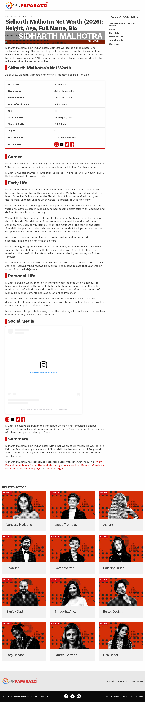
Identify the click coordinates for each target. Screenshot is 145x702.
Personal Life (116, 37)
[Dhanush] (24, 554)
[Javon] (72, 554)
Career (112, 29)
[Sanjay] (24, 598)
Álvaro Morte (45, 465)
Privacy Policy (127, 697)
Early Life (114, 33)
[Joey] (24, 641)
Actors (29, 16)
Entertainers (13, 16)
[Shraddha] (72, 598)
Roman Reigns (54, 468)
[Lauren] (72, 641)
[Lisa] (121, 641)
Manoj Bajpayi (31, 468)
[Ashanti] (121, 511)
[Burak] (121, 598)
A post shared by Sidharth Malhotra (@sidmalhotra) (44, 409)
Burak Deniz (29, 465)
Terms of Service (111, 697)
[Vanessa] (24, 511)
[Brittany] (121, 554)
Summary (114, 44)
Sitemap (139, 697)
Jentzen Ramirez (81, 465)
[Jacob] (72, 511)
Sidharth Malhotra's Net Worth (122, 24)
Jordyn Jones (62, 465)
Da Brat (17, 468)
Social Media (116, 40)
